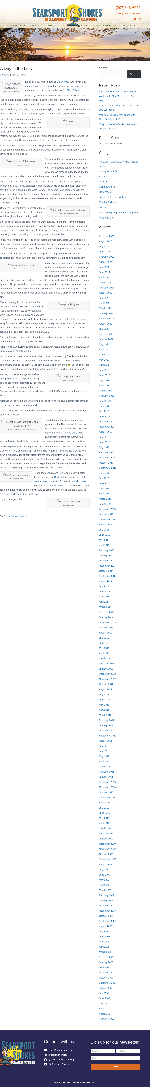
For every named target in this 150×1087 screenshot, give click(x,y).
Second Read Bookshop (46, 481)
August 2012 (105, 689)
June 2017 (104, 442)
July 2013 (104, 638)
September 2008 (107, 921)
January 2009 (106, 900)
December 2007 (107, 967)
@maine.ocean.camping (61, 1059)
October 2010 (106, 792)
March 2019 (105, 390)
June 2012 (104, 699)
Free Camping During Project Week (117, 91)
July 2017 (104, 437)
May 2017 (104, 447)
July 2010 (104, 807)
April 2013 (104, 653)
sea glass (72, 432)
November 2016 (107, 457)
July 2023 (104, 298)
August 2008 (105, 926)
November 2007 (107, 972)
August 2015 (105, 524)
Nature (102, 207)
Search (103, 67)
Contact (128, 26)
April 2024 (104, 277)
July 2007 (104, 993)
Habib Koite (80, 481)
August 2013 (105, 632)
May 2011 (104, 756)
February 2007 (106, 1019)
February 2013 (106, 663)
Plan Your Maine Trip (105, 26)
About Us (80, 26)
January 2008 (106, 962)
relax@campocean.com (128, 13)
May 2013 (104, 648)
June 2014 (104, 591)
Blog (50, 26)
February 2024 (106, 287)
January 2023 (106, 313)
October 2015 (106, 514)
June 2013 (104, 643)
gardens (103, 181)
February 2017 (106, 452)
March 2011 (105, 766)
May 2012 (104, 704)
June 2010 (104, 813)
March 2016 (105, 499)
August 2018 (105, 406)
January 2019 (106, 401)
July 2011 (104, 746)
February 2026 (106, 236)
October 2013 (106, 627)
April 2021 (104, 349)
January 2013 (106, 668)
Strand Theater (58, 485)
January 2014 (106, 617)
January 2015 (106, 555)
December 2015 (107, 509)
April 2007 (104, 1008)
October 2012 (106, 684)
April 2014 (104, 601)
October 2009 (106, 854)
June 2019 (104, 375)
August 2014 (105, 581)
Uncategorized (106, 217)
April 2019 (104, 385)
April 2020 (104, 365)
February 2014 (106, 612)
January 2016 (106, 504)
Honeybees (105, 192)
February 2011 (106, 771)
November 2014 (107, 565)
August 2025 (105, 241)
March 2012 (105, 715)
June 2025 (104, 251)
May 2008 (104, 941)
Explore (103, 176)
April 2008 (104, 947)
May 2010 (104, 818)
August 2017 (105, 432)
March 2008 (105, 952)
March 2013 (105, 658)
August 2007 (105, 988)
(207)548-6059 (128, 8)
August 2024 (105, 262)
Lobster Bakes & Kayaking (112, 197)
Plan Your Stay (15, 26)
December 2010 (107, 782)
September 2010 (107, 797)
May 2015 (104, 540)
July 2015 (104, 529)
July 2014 (104, 586)
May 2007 (104, 1003)
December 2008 (107, 905)
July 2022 (104, 329)
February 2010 (106, 833)
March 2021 (105, 354)
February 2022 (106, 334)
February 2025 (106, 256)
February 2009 (106, 895)
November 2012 (107, 679)
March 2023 (105, 308)
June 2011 (104, 751)
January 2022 (106, 339)
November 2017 (107, 426)
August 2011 (105, 741)
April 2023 (104, 303)
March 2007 (105, 1013)
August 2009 (105, 864)
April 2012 (104, 710)
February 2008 (106, 957)
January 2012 (106, 725)
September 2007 (107, 983)
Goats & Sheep (107, 186)
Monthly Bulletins (108, 202)
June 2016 (104, 483)
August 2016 (105, 473)
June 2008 (104, 936)
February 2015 (106, 550)
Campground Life (19, 516)
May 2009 (104, 880)
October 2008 (106, 916)
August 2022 (105, 323)
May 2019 (104, 380)
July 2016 (104, 478)
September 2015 (107, 519)
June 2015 (104, 535)
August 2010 (105, 802)
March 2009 (105, 890)
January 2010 (106, 838)
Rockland (59, 477)
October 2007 (106, 977)
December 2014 (107, 560)
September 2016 (107, 468)
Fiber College (73, 90)
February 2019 (106, 396)
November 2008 (107, 910)
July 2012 (104, 694)
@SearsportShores (59, 1064)
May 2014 (104, 596)
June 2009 (104, 874)
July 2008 (104, 931)
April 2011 (104, 761)
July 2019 (104, 370)
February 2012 (106, 720)
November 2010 (107, 787)
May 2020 (104, 359)
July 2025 (104, 246)
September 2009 (107, 859)
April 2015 (104, 545)
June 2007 (104, 998)
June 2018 (104, 416)
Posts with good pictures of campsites (118, 212)
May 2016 (104, 488)
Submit (115, 1067)
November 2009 (107, 849)
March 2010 (105, 828)
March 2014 (105, 607)
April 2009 (104, 885)
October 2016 (106, 462)
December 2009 (107, 844)
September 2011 (107, 735)
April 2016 (104, 493)
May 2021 (104, 344)
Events (36, 26)
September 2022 (107, 318)
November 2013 (107, 622)
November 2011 (107, 730)
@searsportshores (58, 1055)
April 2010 (104, 823)
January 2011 (106, 777)
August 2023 (105, 293)
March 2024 (105, 282)
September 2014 (107, 576)
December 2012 (107, 674)
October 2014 (106, 571)
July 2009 (104, 869)
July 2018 (104, 411)
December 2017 (107, 421)
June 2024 (104, 272)
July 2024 (104, 267)
